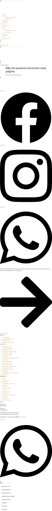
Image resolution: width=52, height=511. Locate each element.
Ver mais (5, 359)
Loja (4, 24)
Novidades (4, 502)
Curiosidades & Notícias (9, 383)
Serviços (5, 15)
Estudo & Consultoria (10, 17)
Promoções (4, 506)
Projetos (5, 20)
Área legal (2, 419)
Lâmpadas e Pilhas (7, 355)
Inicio (4, 14)
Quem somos (6, 25)
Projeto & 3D (8, 19)
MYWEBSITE (23, 417)
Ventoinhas (5, 356)
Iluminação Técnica (7, 353)
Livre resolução (7, 388)
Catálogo (5, 22)
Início (4, 378)
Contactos (5, 387)
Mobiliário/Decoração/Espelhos (11, 358)
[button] (4, 65)
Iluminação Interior (7, 350)
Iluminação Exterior (8, 348)
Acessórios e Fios (7, 346)
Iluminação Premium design (10, 351)
